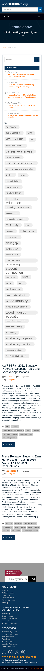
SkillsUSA (12, 248)
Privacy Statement (8, 600)
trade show (36, 430)
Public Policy (27, 231)
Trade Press (6, 639)
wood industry (17, 301)
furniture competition (30, 523)
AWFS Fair (14, 139)
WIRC (20, 283)
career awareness (19, 151)
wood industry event (26, 434)
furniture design (13, 193)
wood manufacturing (14, 327)
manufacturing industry (16, 219)
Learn (15, 4)
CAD (31, 139)
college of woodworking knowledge (19, 169)
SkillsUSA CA (12, 255)
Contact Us (6, 595)
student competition (14, 269)
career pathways (13, 157)
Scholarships (6, 613)
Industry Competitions (9, 623)
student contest (10, 277)
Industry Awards (7, 621)
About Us (5, 590)
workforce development (16, 356)
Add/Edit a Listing (8, 593)
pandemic (9, 231)
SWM (25, 277)
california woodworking (14, 146)
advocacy (11, 127)
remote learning (12, 237)
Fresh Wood (12, 187)
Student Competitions (9, 618)
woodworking (11, 332)
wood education (13, 289)
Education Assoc (8, 637)
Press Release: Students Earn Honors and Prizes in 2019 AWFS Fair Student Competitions (21, 461)
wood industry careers (16, 306)
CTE (9, 175)
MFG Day (12, 225)
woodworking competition (19, 338)
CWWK (22, 175)
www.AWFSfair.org (31, 662)
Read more (8, 445)
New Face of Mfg (8, 598)
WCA (8, 283)
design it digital (12, 181)
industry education (13, 199)
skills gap (12, 243)
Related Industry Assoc (10, 634)
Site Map (5, 603)
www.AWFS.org (16, 662)
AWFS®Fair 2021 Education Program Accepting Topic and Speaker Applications (21, 369)
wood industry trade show (16, 321)
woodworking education (18, 344)
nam (27, 225)
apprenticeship (13, 133)
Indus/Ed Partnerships (10, 644)
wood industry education (16, 313)
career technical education (20, 163)
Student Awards (7, 616)
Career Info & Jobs (8, 646)
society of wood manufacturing (13, 261)
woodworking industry (14, 350)
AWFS (29, 133)
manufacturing (11, 213)
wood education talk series (16, 295)
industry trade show (17, 207)
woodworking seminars (10, 438)
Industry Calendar (8, 641)
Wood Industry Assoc (9, 632)
